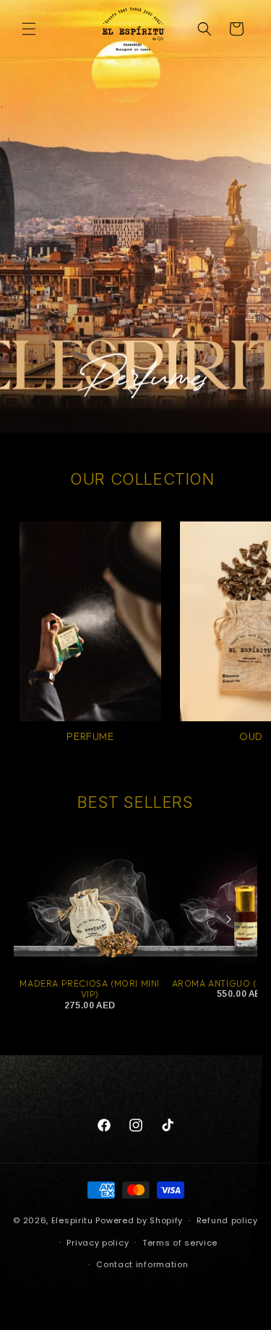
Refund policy (227, 1220)
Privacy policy (97, 1242)
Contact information (142, 1264)
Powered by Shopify (139, 1220)
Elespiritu (72, 1220)
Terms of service (180, 1242)
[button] (29, 29)
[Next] (228, 918)
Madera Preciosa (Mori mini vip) (90, 989)
